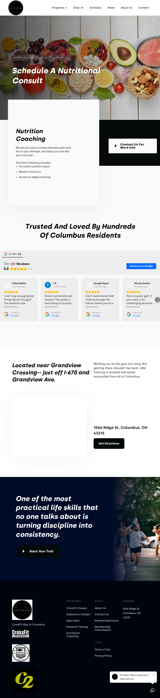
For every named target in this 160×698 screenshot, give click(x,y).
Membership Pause (106, 620)
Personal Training (77, 626)
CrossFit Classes (76, 608)
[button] (59, 7)
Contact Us (102, 614)
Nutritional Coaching (73, 635)
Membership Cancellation (103, 628)
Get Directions (109, 443)
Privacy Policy (103, 655)
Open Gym (73, 620)
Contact (143, 7)
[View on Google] (7, 285)
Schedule (95, 7)
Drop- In (78, 7)
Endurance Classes (78, 614)
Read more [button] (10, 306)
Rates (111, 7)
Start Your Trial (41, 551)
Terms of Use (102, 649)
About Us (126, 7)
